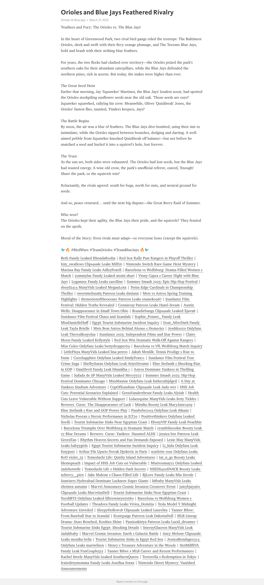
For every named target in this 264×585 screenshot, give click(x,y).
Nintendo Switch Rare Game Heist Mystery (161, 264)
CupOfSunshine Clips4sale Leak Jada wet (143, 387)
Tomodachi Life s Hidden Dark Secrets (115, 469)
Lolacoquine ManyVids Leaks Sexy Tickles (162, 399)
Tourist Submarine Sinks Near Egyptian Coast (110, 422)
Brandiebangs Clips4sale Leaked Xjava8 (163, 311)
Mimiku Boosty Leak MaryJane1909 (163, 404)
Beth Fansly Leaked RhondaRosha (88, 258)
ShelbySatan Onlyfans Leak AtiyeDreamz (116, 363)
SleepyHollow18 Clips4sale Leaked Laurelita (132, 510)
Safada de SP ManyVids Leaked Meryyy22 (107, 375)
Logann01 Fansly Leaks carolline (97, 281)
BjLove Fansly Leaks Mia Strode (168, 475)
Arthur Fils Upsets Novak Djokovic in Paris (113, 451)
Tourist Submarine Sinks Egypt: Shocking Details (100, 527)
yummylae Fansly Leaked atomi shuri (104, 275)
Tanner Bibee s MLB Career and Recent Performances (150, 551)
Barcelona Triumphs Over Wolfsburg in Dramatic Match (108, 428)
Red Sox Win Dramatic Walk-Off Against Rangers (153, 340)
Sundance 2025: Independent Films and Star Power (140, 334)
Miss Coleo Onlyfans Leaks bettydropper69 (95, 346)
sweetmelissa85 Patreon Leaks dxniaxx (108, 293)
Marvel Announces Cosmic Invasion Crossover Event (133, 486)
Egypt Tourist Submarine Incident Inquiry (125, 322)
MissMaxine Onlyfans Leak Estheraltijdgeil (143, 381)
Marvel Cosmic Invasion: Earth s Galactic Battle (120, 533)
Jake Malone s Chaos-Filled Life (113, 475)
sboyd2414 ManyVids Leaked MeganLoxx (93, 287)
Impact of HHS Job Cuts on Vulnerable (115, 463)
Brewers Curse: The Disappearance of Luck (96, 404)
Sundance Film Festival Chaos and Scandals (96, 316)
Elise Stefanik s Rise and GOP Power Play (94, 410)
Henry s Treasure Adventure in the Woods (142, 545)
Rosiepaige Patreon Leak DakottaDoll (143, 516)
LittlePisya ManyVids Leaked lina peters (95, 352)
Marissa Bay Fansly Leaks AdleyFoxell (91, 270)
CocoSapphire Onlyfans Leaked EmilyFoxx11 (109, 358)
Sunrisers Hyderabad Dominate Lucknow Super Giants (104, 481)
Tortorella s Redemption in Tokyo (169, 557)
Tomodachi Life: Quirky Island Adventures (121, 457)
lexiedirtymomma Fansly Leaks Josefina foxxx (97, 562)
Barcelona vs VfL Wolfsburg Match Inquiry (168, 346)
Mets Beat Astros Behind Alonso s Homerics (128, 328)
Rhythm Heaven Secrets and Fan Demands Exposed (121, 440)
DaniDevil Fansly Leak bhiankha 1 (103, 369)
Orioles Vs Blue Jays (73, 20)
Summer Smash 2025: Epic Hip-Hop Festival (162, 281)
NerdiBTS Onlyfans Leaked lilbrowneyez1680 (97, 498)
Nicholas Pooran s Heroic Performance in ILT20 (99, 416)
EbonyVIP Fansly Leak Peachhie (176, 422)
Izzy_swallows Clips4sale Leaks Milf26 (91, 264)
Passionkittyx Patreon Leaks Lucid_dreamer (160, 521)
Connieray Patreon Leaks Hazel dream (149, 305)
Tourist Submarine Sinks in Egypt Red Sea (129, 539)
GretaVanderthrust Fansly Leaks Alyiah (153, 393)
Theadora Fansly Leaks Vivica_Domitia (123, 504)
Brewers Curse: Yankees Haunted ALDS (122, 434)
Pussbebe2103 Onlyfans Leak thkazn (160, 410)
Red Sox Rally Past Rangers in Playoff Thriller (156, 258)
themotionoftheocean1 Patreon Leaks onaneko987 (121, 299)
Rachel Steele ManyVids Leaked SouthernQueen (99, 557)
